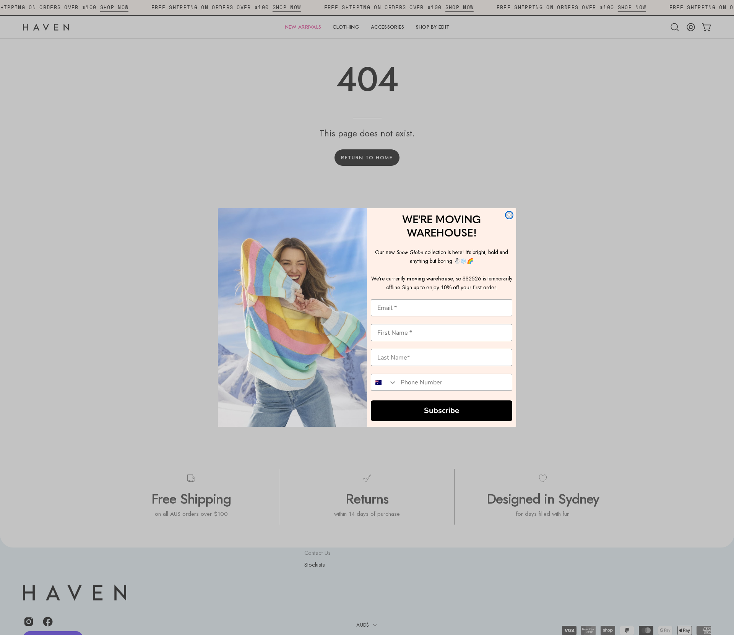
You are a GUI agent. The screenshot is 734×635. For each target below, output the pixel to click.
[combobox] (384, 382)
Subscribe (441, 410)
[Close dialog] (509, 215)
